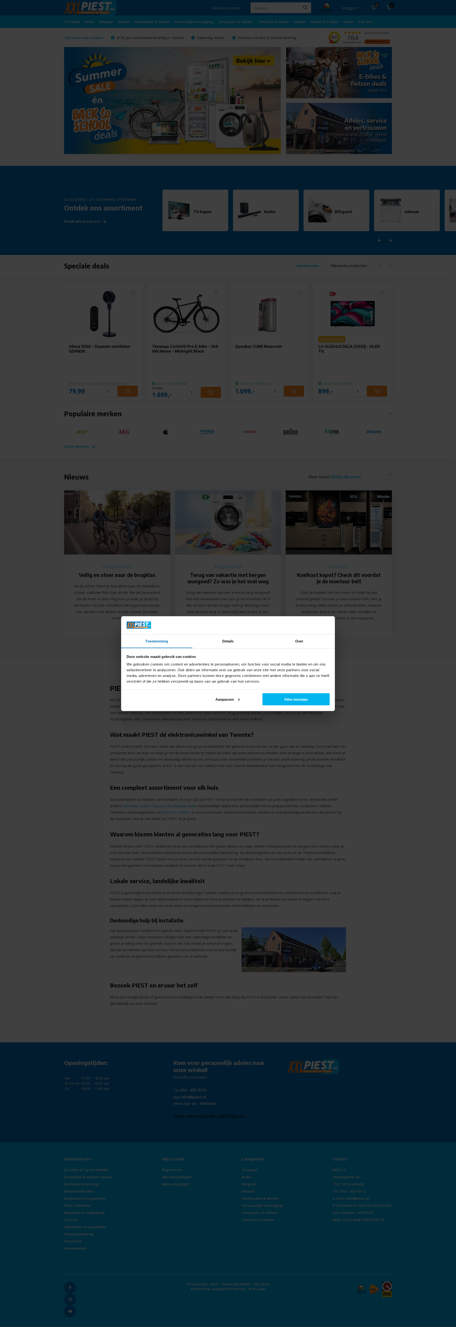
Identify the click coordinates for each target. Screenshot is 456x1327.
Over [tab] (299, 641)
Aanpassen (224, 699)
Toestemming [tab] (156, 641)
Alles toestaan (296, 699)
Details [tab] (228, 641)
